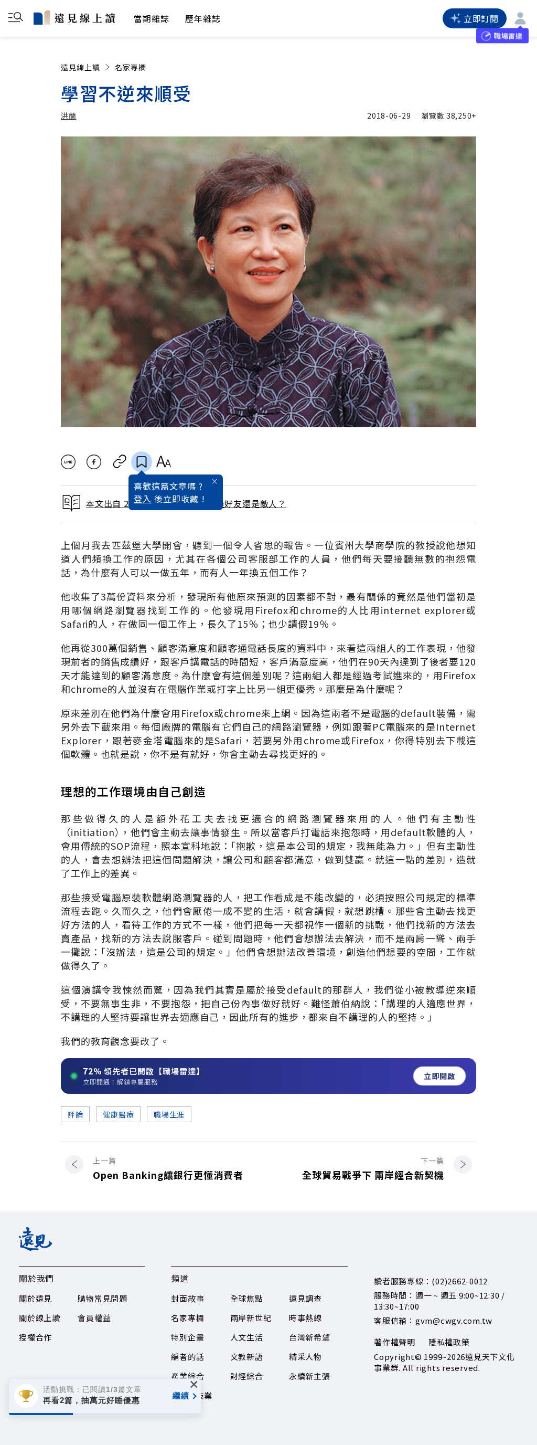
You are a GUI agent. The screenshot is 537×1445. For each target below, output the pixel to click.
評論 (75, 1114)
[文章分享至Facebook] (94, 462)
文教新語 (246, 1356)
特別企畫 (187, 1337)
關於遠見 (35, 1298)
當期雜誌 (151, 18)
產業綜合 (187, 1375)
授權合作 (35, 1337)
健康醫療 (118, 1114)
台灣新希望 (309, 1337)
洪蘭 (68, 115)
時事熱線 (305, 1317)
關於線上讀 (39, 1317)
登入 (143, 498)
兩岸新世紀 (251, 1317)
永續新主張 (309, 1375)
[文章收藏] (141, 462)
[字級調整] (163, 462)
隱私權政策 (449, 1341)
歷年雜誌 (203, 18)
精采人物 (305, 1356)
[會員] (520, 18)
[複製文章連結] (120, 462)
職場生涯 (169, 1114)
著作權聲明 (394, 1341)
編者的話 (187, 1356)
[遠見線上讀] (74, 17)
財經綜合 (246, 1375)
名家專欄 (130, 67)
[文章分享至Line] (68, 462)
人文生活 (246, 1337)
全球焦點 (246, 1298)
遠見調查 (305, 1298)
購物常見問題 (102, 1298)
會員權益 (94, 1317)
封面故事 (187, 1298)
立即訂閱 (481, 18)
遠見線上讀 (80, 67)
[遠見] (35, 1247)
